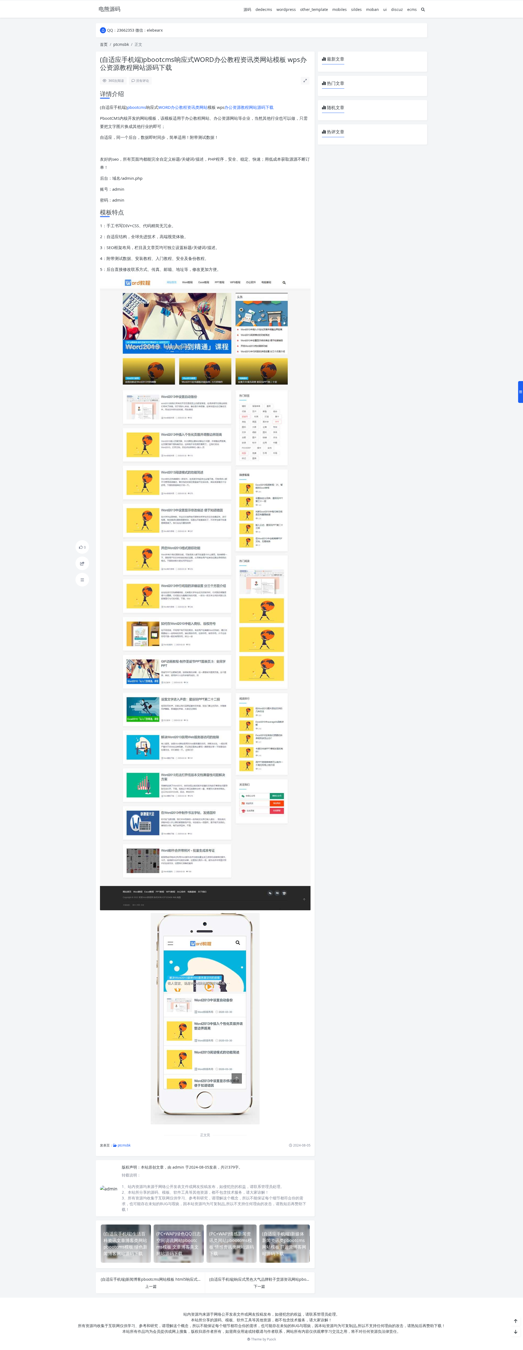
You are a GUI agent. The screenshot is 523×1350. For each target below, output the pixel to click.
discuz (397, 9)
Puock (271, 1339)
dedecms (264, 9)
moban (372, 9)
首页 (104, 44)
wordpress (286, 9)
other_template (314, 9)
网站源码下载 (261, 107)
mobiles (339, 9)
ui (385, 9)
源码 (247, 9)
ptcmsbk (121, 44)
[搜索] (423, 9)
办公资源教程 (236, 107)
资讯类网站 (197, 107)
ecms (412, 9)
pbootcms (136, 107)
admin (178, 1167)
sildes (356, 9)
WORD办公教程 (172, 107)
